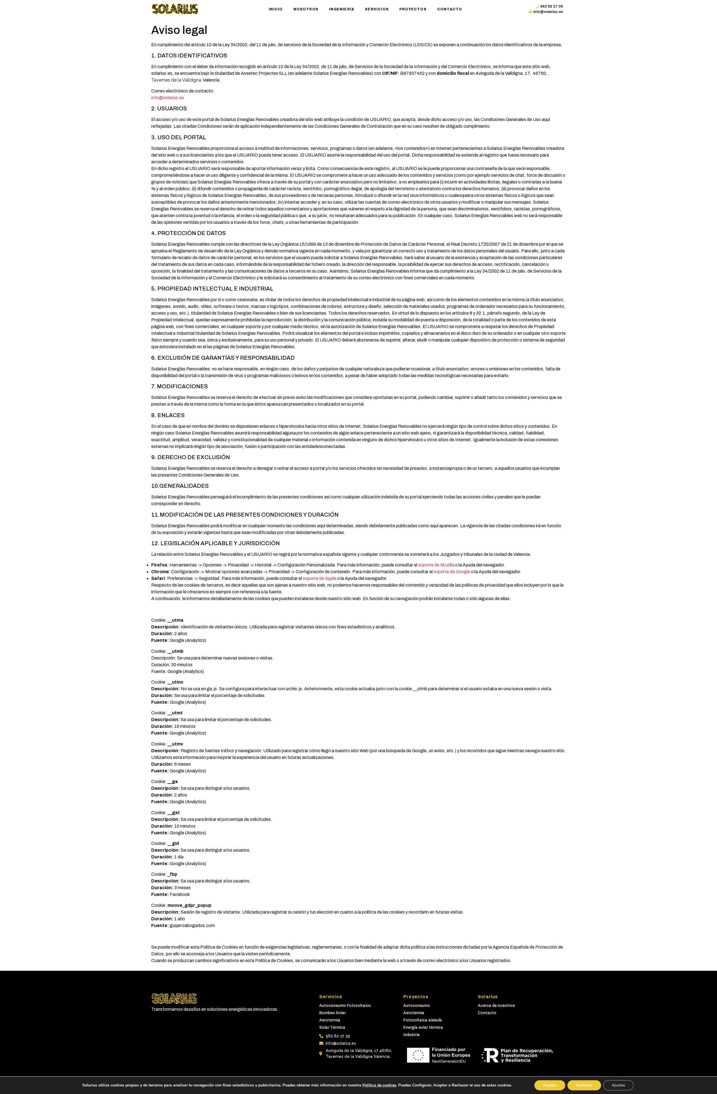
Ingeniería (341, 9)
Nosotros (306, 9)
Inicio (276, 9)
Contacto (449, 9)
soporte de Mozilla (436, 565)
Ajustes (618, 1085)
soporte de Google (452, 571)
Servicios (377, 9)
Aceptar (550, 1085)
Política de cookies (379, 1085)
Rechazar (584, 1085)
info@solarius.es (167, 97)
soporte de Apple (319, 578)
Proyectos (413, 9)
